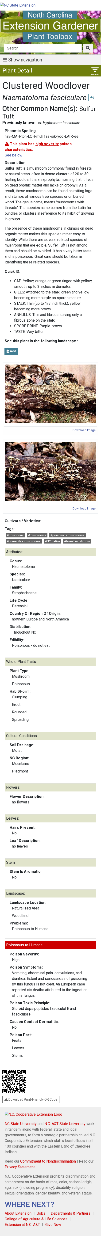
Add (12, 351)
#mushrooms (37, 535)
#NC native (52, 541)
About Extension (18, 1213)
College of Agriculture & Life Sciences (36, 1219)
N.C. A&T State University (64, 1124)
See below (13, 155)
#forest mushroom (77, 541)
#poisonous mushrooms (67, 535)
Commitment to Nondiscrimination (48, 1161)
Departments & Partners (70, 1213)
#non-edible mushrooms (23, 541)
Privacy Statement (20, 1167)
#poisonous (15, 535)
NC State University (21, 1124)
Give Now (53, 1224)
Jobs (41, 1213)
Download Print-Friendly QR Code (32, 1099)
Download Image (84, 430)
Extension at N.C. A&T (22, 1224)
